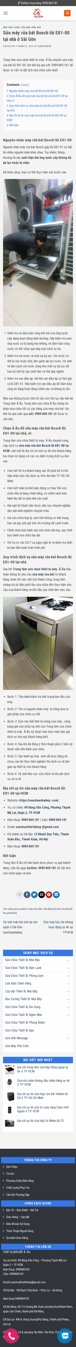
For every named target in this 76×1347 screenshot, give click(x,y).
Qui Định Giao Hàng (17, 1237)
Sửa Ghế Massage (16, 1038)
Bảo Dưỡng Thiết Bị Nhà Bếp (23, 999)
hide (25, 84)
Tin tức (10, 1173)
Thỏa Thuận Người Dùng (19, 1231)
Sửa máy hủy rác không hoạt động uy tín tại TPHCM (58, 927)
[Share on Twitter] (34, 894)
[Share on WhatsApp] (19, 894)
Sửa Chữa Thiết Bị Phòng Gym (24, 976)
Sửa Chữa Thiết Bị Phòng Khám (25, 1022)
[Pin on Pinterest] (49, 894)
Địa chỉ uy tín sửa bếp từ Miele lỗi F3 (40, 1121)
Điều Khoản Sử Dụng (18, 1224)
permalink (12, 912)
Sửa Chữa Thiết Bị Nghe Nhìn (23, 1015)
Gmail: (6, 1282)
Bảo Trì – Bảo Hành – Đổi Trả (22, 1210)
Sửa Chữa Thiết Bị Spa (19, 1030)
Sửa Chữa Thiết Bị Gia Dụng (22, 1007)
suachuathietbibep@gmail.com (28, 1282)
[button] (5, 13)
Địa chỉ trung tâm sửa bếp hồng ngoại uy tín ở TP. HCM (42, 1069)
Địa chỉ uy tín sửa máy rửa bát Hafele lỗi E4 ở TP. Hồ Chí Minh (42, 1096)
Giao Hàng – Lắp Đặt (17, 1217)
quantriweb (44, 46)
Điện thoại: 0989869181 (16, 1269)
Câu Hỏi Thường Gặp (17, 1194)
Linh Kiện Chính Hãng (18, 983)
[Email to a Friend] (41, 894)
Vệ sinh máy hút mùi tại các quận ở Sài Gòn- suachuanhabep (20, 927)
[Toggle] (68, 960)
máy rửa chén (11, 27)
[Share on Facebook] (27, 894)
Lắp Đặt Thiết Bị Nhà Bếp (21, 991)
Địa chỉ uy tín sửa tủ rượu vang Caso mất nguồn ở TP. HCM (43, 1109)
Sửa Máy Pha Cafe (17, 1046)
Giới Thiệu (11, 1166)
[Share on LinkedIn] (56, 894)
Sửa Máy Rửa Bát (31, 27)
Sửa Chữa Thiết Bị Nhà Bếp (22, 960)
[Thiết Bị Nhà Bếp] (38, 13)
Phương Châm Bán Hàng (20, 1180)
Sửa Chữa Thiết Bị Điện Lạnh (23, 968)
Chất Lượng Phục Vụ (17, 1187)
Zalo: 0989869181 (13, 1274)
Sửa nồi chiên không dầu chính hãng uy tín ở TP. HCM (43, 1082)
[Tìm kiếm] (67, 13)
